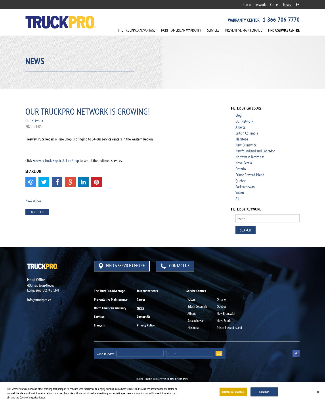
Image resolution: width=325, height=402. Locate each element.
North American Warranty (110, 308)
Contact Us (178, 266)
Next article (33, 200)
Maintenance (243, 30)
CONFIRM (264, 392)
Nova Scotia (243, 162)
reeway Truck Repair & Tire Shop (56, 160)
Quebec (240, 180)
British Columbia (246, 133)
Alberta (240, 127)
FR (298, 4)
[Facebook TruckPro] (294, 353)
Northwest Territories (249, 156)
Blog (238, 115)
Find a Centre (284, 30)
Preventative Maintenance (111, 299)
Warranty (181, 30)
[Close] (318, 392)
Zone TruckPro (105, 354)
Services (213, 30)
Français (99, 325)
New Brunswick (245, 145)
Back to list (37, 212)
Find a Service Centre (125, 266)
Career (274, 4)
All (237, 198)
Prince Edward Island (249, 174)
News (287, 4)
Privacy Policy (146, 325)
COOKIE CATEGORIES (233, 392)
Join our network (254, 4)
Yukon (239, 192)
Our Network (34, 120)
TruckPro (136, 30)
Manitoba (241, 139)
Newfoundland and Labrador (255, 151)
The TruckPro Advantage (109, 290)
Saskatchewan (245, 186)
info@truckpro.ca (39, 299)
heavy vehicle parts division (169, 378)
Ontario (240, 168)
